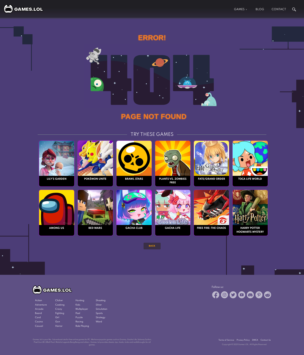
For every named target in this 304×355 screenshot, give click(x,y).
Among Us (56, 228)
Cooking (60, 305)
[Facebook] (216, 295)
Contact (279, 9)
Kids (77, 305)
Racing (79, 322)
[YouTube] (242, 295)
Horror (58, 326)
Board (38, 313)
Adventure (41, 305)
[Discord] (250, 295)
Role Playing (82, 326)
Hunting (79, 300)
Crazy (58, 309)
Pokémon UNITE (95, 179)
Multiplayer (81, 309)
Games (239, 9)
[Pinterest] (259, 295)
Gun (57, 322)
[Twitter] (233, 295)
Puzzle (79, 317)
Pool (77, 313)
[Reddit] (268, 295)
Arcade (39, 309)
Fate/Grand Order (211, 179)
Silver (99, 305)
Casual (39, 326)
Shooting (101, 300)
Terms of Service (226, 340)
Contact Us (266, 340)
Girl (57, 317)
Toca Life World (250, 179)
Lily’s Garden (56, 179)
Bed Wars (95, 228)
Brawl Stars (134, 179)
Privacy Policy (243, 340)
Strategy (100, 317)
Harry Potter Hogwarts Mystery (250, 230)
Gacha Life (172, 228)
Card (38, 317)
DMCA (255, 340)
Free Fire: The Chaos (211, 228)
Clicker (59, 300)
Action (38, 300)
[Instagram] (224, 295)
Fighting (59, 313)
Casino (39, 322)
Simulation (101, 309)
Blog (260, 9)
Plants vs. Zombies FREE (172, 181)
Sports (99, 313)
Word (99, 322)
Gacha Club (133, 228)
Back (152, 246)
